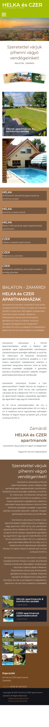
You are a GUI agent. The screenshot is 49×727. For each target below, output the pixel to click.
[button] (4, 14)
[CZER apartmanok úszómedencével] (24, 160)
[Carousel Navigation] (24, 38)
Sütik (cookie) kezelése (17, 701)
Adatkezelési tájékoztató (18, 698)
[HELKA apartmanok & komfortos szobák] (24, 114)
